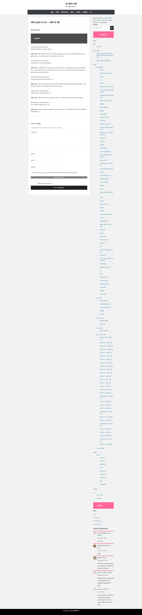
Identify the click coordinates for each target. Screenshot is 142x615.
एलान (101, 80)
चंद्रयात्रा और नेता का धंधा (105, 124)
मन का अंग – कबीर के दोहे (105, 386)
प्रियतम (101, 189)
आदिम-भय (102, 70)
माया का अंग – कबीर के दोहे (105, 401)
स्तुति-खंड (102, 290)
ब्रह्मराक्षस (102, 207)
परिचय (57, 12)
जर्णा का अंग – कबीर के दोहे (105, 352)
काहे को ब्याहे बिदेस (104, 107)
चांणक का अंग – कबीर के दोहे (106, 356)
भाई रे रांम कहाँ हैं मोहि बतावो (105, 214)
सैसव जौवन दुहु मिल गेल (105, 284)
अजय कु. (99, 572)
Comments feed (97, 521)
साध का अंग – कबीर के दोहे (105, 379)
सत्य (101, 270)
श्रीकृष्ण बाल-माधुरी (104, 320)
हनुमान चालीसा (103, 287)
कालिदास (102, 104)
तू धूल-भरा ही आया (103, 160)
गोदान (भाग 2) (103, 461)
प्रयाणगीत (102, 185)
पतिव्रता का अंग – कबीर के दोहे (106, 349)
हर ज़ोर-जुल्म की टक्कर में (105, 307)
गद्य (90, 12)
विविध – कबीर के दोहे (101, 334)
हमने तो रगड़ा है (103, 294)
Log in (94, 514)
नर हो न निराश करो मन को (105, 175)
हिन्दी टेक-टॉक (64, 12)
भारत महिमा (102, 217)
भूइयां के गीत (102, 229)
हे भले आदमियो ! (103, 484)
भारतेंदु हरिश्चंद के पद (104, 221)
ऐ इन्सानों (102, 83)
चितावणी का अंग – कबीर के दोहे (106, 346)
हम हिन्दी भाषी (71, 4)
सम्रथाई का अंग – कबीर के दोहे (106, 366)
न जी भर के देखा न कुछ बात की (106, 169)
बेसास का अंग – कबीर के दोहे (106, 359)
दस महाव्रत (99, 498)
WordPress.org (97, 524)
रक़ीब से (101, 233)
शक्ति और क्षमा (103, 255)
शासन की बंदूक (103, 264)
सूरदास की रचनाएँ (100, 318)
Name (33, 153)
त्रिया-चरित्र (102, 464)
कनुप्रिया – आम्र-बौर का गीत (106, 100)
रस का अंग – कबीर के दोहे (105, 405)
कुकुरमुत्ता (102, 110)
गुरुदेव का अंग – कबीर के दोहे (106, 342)
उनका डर (102, 76)
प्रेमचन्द (98, 455)
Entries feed (96, 517)
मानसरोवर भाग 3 (103, 477)
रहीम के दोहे (99, 298)
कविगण (72, 12)
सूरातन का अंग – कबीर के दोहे (106, 369)
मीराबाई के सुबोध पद (104, 330)
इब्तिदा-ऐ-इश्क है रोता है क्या (105, 73)
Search (95, 24)
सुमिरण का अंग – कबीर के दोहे (106, 417)
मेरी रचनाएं (99, 46)
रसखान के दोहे (103, 236)
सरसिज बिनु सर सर (104, 277)
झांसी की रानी (102, 138)
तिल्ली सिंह (102, 145)
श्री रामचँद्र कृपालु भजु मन (105, 267)
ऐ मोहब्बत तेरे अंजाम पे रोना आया (106, 86)
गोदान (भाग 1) (103, 457)
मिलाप (101, 481)
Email (33, 160)
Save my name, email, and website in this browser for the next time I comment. (54, 172)
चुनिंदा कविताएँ (99, 67)
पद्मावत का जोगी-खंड (104, 179)
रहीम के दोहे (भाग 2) (104, 300)
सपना (101, 274)
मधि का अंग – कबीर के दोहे (105, 376)
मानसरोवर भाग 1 (103, 471)
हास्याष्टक (102, 314)
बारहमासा (102, 201)
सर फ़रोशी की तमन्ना (104, 280)
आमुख (52, 12)
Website (33, 167)
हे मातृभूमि (102, 310)
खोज (112, 28)
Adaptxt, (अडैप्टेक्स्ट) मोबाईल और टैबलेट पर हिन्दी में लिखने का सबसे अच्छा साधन (105, 55)
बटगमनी (101, 197)
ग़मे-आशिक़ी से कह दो (104, 117)
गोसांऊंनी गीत (102, 120)
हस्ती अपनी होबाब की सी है (105, 304)
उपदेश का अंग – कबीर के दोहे (106, 373)
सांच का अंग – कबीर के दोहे (105, 393)
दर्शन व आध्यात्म (100, 495)
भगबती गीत (102, 211)
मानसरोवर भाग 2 (103, 474)
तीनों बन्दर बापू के (103, 148)
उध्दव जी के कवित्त (100, 448)
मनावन (101, 467)
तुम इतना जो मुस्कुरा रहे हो (105, 151)
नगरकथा (101, 172)
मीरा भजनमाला (99, 328)
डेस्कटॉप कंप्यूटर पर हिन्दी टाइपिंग (103, 60)
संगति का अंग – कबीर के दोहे (106, 389)
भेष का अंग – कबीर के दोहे (105, 383)
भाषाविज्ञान (85, 12)
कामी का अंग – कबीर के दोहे (105, 362)
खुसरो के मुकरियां (103, 114)
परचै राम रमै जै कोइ (104, 182)
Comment (34, 132)
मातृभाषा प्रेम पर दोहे (104, 239)
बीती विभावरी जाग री (104, 204)
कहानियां (78, 12)
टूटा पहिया (102, 141)
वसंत (101, 246)
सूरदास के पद (102, 324)
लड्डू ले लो (102, 243)
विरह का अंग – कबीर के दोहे (105, 408)
